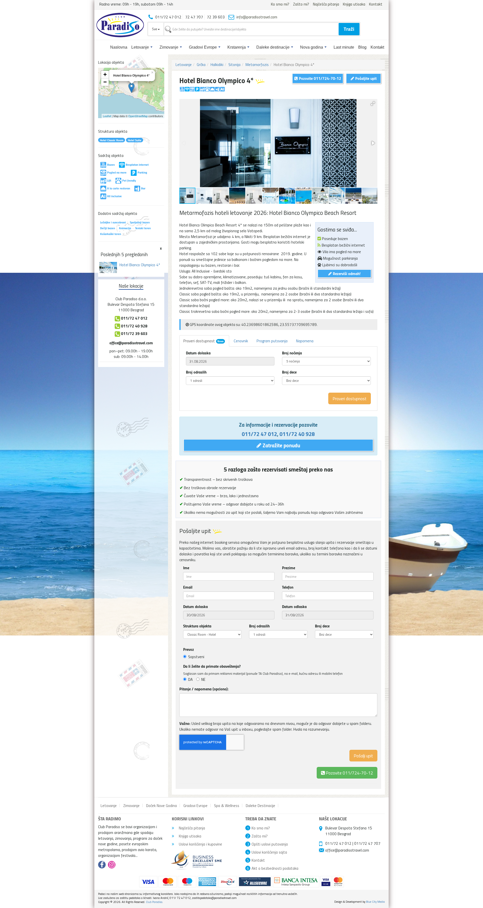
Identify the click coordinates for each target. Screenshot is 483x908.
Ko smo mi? (280, 4)
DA (190, 679)
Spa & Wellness (226, 805)
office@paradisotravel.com (131, 343)
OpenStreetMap (138, 116)
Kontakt (375, 4)
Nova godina (311, 47)
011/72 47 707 (367, 843)
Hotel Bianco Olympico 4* (139, 264)
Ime (186, 567)
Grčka (201, 64)
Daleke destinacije (273, 47)
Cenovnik (241, 341)
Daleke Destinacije (260, 805)
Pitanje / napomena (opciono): (204, 689)
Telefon (287, 587)
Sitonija (234, 64)
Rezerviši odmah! (346, 273)
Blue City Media (375, 901)
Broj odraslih (196, 372)
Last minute (344, 47)
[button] (373, 103)
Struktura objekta (197, 626)
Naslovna (118, 47)
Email (187, 587)
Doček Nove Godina (161, 805)
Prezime (288, 567)
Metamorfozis (257, 64)
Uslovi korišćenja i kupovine (200, 844)
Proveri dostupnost (203, 341)
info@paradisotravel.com (256, 17)
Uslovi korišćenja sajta (269, 852)
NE (203, 679)
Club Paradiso (154, 902)
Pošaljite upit (365, 78)
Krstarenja (236, 47)
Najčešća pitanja (326, 4)
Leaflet (107, 116)
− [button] (105, 82)
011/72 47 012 (259, 434)
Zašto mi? (301, 4)
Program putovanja (272, 341)
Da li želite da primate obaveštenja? (212, 666)
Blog (362, 47)
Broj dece (289, 372)
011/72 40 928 (297, 434)
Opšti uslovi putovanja (270, 844)
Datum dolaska (198, 353)
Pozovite (349, 772)
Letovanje (140, 47)
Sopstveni (196, 656)
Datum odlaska (294, 606)
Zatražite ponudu (280, 445)
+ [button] (105, 74)
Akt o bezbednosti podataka (275, 868)
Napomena (304, 341)
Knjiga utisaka (354, 4)
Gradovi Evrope (203, 47)
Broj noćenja (292, 353)
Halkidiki (217, 64)
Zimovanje (168, 47)
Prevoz (188, 649)
